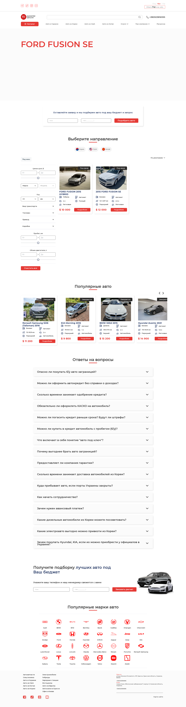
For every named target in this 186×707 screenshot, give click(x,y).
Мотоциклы (47, 683)
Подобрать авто (126, 120)
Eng (154, 4)
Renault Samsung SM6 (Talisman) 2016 (35, 324)
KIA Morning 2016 (71, 323)
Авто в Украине (52, 24)
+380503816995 (157, 17)
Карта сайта (158, 697)
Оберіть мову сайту (154, 7)
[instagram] (31, 5)
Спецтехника (28, 677)
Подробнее (82, 210)
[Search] (140, 17)
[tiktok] (27, 5)
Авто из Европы (48, 686)
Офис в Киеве (48, 691)
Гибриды (46, 677)
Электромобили (49, 675)
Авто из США (89, 24)
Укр (163, 4)
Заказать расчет (124, 589)
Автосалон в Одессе (51, 689)
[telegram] (22, 5)
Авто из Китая (108, 24)
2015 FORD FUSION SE (108, 191)
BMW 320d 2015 (109, 323)
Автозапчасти (29, 675)
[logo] (28, 17)
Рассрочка (161, 24)
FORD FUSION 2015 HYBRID (70, 193)
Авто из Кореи (71, 24)
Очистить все (30, 268)
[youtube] (36, 5)
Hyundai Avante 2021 (150, 323)
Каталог (31, 24)
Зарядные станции (50, 680)
